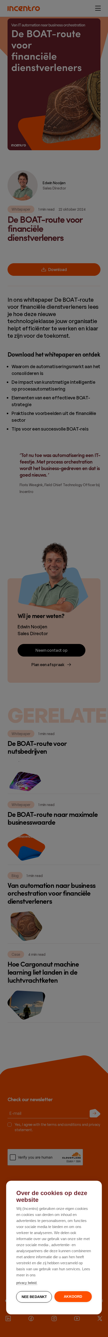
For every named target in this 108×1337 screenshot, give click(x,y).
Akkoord (73, 1296)
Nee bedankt (34, 1297)
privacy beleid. (26, 1283)
